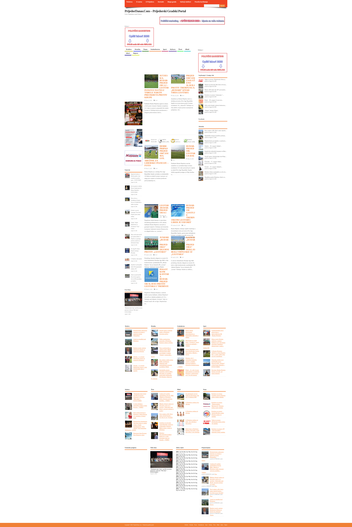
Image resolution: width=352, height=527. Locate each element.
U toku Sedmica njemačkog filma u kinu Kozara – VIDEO (140, 405)
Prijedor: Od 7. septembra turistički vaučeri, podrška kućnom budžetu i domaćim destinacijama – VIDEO (188, 362)
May (189, 452)
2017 (177, 479)
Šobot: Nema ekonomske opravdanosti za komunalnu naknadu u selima (192, 334)
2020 (177, 470)
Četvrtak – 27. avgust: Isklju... (213, 161)
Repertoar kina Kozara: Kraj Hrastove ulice (140, 434)
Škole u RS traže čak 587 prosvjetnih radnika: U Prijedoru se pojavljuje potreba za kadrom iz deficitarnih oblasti (136, 239)
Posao (145, 49)
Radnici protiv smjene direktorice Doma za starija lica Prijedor (139, 349)
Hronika (137, 49)
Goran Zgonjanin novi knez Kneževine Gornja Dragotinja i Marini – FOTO (192, 352)
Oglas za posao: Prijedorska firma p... (215, 79)
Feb (182, 452)
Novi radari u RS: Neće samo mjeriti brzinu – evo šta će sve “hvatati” (166, 415)
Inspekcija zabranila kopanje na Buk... (216, 151)
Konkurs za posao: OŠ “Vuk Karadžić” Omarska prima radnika (218, 430)
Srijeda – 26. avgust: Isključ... (213, 146)
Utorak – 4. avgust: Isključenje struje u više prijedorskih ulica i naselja (140, 368)
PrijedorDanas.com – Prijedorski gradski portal (155, 11)
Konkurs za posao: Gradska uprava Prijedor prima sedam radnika (218, 395)
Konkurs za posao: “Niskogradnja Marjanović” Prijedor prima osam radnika (218, 405)
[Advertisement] (170, 119)
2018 (177, 476)
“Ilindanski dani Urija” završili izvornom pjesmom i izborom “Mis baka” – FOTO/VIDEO (133, 310)
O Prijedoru (150, 2)
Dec (184, 456)
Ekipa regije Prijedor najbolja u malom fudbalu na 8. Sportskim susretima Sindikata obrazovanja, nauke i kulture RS (214, 343)
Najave (135, 53)
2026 (177, 452)
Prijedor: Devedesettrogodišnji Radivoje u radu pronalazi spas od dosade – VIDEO (165, 436)
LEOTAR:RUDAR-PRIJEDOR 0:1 (164, 209)
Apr (187, 452)
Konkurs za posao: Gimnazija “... (214, 95)
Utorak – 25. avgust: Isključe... (213, 167)
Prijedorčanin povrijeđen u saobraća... (215, 141)
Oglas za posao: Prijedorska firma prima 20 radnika (218, 421)
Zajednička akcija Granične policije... (215, 135)
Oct (179, 456)
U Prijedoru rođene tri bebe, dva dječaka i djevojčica (192, 421)
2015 (177, 485)
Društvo (129, 49)
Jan (180, 452)
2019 (177, 473)
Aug (196, 452)
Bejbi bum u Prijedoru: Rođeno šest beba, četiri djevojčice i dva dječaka (192, 430)
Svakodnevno (155, 49)
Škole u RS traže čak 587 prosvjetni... (215, 90)
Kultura (172, 49)
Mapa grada (172, 2)
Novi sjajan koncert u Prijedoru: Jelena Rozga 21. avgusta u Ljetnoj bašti (140, 415)
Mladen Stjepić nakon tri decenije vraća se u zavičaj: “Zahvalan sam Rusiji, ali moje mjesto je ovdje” (166, 407)
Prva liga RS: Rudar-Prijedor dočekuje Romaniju (135, 251)
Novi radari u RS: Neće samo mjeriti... (215, 130)
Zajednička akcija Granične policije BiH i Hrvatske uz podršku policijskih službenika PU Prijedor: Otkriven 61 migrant (162, 374)
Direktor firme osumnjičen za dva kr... (215, 172)
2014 (177, 488)
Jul (194, 452)
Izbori (128, 53)
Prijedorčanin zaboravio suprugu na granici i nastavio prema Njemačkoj (140, 333)
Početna (129, 2)
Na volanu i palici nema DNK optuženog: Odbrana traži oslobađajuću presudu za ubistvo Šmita (166, 363)
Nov (181, 456)
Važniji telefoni (185, 2)
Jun (192, 452)
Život (180, 49)
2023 (177, 461)
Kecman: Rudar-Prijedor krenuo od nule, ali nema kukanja (218, 371)
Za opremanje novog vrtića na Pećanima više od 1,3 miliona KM (192, 395)
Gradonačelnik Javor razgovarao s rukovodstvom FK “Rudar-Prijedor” (217, 333)
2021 (177, 467)
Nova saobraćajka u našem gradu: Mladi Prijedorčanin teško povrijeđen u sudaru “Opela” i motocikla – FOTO (161, 352)
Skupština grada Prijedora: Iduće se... (215, 177)
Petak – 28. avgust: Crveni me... (214, 100)
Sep (177, 456)
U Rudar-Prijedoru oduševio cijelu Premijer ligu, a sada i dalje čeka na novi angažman (218, 353)
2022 (177, 464)
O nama (139, 2)
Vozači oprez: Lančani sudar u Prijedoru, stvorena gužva (165, 332)
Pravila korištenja (201, 2)
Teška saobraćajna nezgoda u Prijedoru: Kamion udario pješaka (166, 340)
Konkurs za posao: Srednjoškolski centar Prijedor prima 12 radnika (218, 413)
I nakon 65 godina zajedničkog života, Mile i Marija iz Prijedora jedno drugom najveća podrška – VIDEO (166, 397)
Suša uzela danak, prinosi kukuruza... (215, 105)
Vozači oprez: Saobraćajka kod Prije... (215, 156)
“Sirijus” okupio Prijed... (212, 110)
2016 (177, 482)
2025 (177, 455)
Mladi (187, 49)
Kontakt (161, 2)
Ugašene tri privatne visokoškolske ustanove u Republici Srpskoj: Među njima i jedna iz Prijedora (166, 426)
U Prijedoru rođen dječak (136, 258)
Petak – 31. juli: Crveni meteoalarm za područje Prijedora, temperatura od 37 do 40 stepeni (192, 372)
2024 (177, 458)
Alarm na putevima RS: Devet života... (216, 84)
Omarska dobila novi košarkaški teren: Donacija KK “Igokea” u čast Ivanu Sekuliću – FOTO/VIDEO (218, 363)
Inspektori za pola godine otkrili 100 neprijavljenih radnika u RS (136, 267)
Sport (165, 49)
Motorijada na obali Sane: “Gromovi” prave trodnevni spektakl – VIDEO (192, 343)
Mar (185, 452)
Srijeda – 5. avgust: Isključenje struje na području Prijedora (139, 358)
